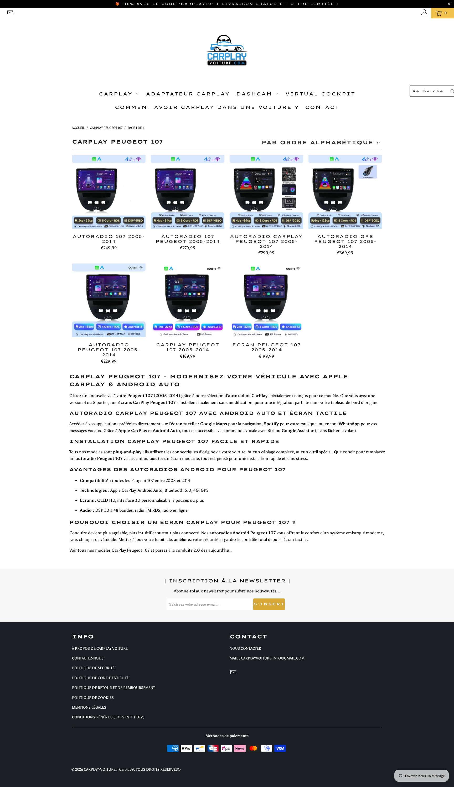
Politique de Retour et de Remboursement (113, 688)
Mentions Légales (89, 707)
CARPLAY (117, 94)
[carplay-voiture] (227, 50)
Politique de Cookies (93, 697)
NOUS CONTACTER (245, 648)
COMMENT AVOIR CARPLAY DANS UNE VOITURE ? (207, 107)
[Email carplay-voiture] (10, 13)
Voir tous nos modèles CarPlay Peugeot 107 (109, 550)
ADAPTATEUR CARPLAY (188, 94)
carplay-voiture (100, 769)
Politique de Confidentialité (100, 678)
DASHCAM (255, 94)
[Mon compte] (423, 13)
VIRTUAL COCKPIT (320, 94)
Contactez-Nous (88, 658)
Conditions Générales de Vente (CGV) (108, 717)
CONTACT (322, 107)
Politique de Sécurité (93, 668)
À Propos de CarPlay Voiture (100, 648)
